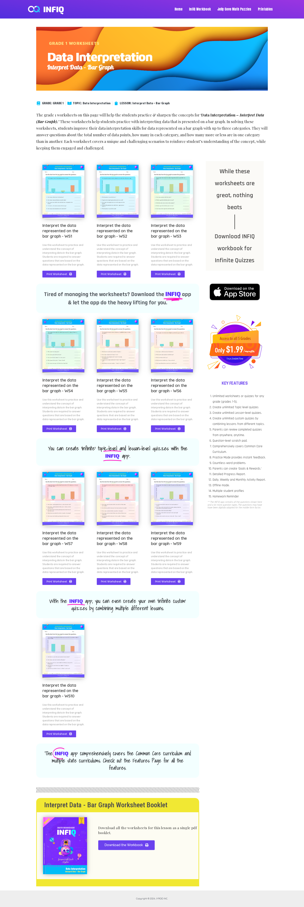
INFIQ (53, 9)
